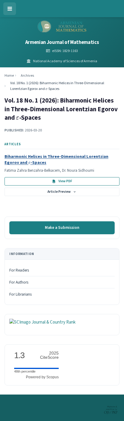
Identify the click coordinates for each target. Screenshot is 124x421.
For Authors (18, 282)
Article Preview (59, 191)
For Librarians (20, 294)
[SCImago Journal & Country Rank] (42, 322)
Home (9, 75)
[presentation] (46, 89)
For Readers (19, 270)
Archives (27, 75)
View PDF (65, 181)
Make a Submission (62, 227)
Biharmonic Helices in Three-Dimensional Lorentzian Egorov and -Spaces (56, 159)
